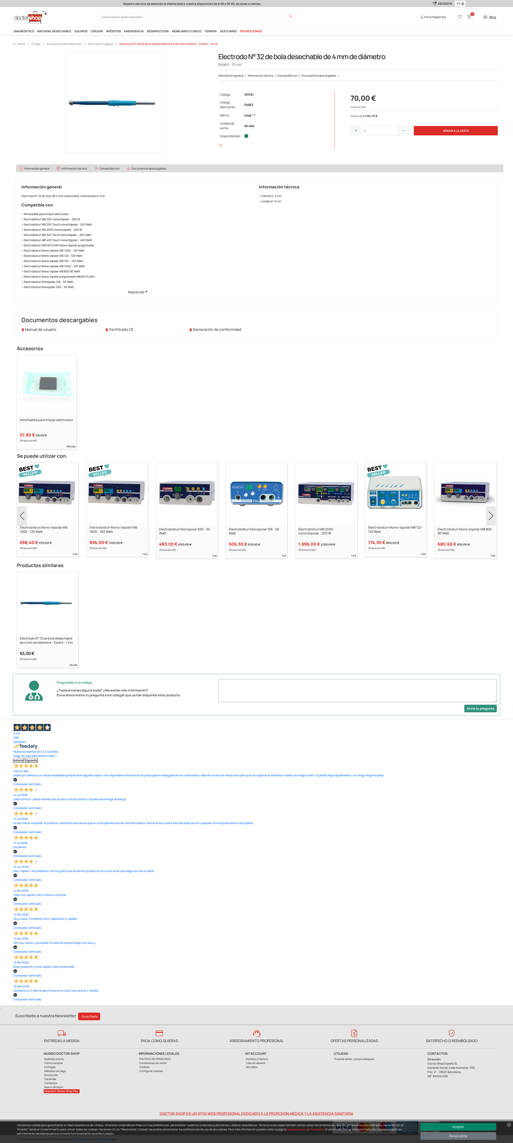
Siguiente (31, 760)
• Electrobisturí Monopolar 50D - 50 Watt (47, 287)
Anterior (18, 760)
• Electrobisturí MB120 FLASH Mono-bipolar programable (57, 245)
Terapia (211, 31)
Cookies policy (297, 1129)
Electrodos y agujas (100, 44)
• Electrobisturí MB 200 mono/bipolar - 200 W (50, 219)
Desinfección (158, 31)
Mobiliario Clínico (186, 31)
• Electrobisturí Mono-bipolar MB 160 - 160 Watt (52, 261)
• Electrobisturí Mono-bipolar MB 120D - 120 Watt (53, 250)
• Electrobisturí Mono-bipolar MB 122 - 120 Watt (51, 256)
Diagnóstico (24, 31)
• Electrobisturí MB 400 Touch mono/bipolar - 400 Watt (56, 240)
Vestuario (228, 31)
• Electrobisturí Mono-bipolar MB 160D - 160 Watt (53, 266)
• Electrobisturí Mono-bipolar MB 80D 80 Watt (50, 271)
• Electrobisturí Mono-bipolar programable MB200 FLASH (58, 276)
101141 (249, 94)
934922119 (445, 3)
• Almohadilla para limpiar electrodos (44, 214)
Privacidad (316, 1129)
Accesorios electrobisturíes (64, 44)
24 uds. (249, 126)
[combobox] (457, 3)
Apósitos (113, 31)
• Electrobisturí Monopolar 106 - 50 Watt (47, 282)
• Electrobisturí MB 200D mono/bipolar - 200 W (51, 229)
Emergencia (134, 31)
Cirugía (97, 31)
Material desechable (54, 31)
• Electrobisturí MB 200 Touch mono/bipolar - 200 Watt (56, 224)
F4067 (248, 105)
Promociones (251, 31)
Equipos (81, 31)
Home (19, 44)
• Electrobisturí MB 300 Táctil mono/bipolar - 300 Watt (56, 235)
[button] (463, 3)
